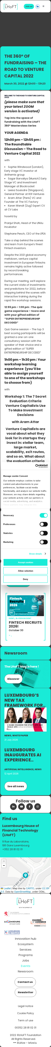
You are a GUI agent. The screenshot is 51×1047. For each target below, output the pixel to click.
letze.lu (32, 1043)
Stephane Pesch (14, 233)
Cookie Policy (25, 1013)
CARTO (30, 888)
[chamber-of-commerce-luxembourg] (38, 918)
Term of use (25, 1020)
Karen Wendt (16, 205)
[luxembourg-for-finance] (12, 929)
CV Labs (13, 209)
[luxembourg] (12, 918)
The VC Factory (28, 202)
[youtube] (21, 806)
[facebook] (29, 806)
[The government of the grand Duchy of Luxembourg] (17, 912)
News (7, 735)
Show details (35, 553)
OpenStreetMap (22, 891)
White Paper (20, 735)
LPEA (43, 233)
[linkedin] (13, 806)
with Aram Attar (25, 422)
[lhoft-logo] (11, 5)
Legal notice (25, 1006)
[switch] (44, 524)
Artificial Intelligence (19, 769)
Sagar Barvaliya (18, 178)
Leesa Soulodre (17, 190)
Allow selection (25, 570)
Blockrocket (27, 186)
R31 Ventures (36, 194)
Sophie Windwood (19, 167)
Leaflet (7, 888)
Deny (25, 579)
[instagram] (37, 806)
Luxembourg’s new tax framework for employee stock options (23, 705)
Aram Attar (15, 198)
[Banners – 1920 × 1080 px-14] (25, 709)
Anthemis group (14, 174)
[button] (25, 875)
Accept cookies (25, 562)
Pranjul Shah (12, 223)
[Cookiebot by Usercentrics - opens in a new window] (36, 466)
